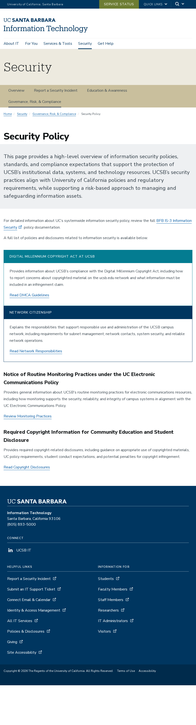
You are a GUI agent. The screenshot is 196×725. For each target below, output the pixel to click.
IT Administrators (113, 621)
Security (85, 43)
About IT (11, 43)
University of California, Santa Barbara (35, 4)
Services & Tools (58, 43)
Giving (12, 642)
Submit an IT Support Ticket (31, 589)
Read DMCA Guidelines (29, 295)
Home (8, 114)
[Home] (46, 31)
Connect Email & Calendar (28, 599)
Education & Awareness (107, 90)
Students (106, 578)
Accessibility (147, 671)
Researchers (108, 610)
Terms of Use (126, 671)
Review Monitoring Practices (28, 416)
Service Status (119, 4)
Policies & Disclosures (25, 631)
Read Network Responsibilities (36, 351)
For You (31, 43)
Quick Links (153, 4)
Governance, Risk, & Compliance (34, 101)
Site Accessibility (21, 652)
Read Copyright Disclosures (27, 467)
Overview (16, 90)
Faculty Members (112, 589)
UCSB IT (23, 550)
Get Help (106, 43)
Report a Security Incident (55, 90)
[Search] (180, 4)
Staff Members (110, 599)
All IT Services (19, 621)
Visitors (104, 631)
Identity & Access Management (33, 610)
